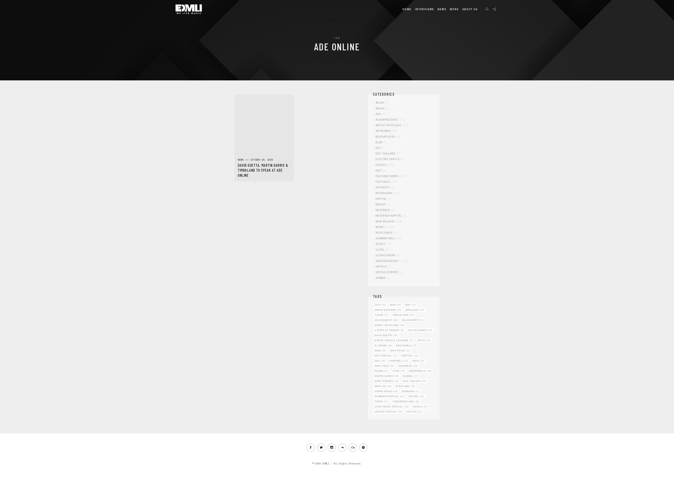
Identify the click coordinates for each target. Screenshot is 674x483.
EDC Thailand (385, 153)
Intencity (383, 187)
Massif (381, 204)
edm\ (381, 350)
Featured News (387, 176)
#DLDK (380, 102)
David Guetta (386, 335)
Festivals (383, 181)
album (382, 315)
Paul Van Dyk (414, 381)
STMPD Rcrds (386, 391)
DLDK (379, 142)
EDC (378, 148)
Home (406, 9)
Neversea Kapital (389, 215)
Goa (380, 360)
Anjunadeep (413, 320)
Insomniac (408, 366)
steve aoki (405, 386)
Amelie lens (403, 315)
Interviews (424, 9)
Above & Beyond (388, 310)
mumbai (411, 376)
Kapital (381, 198)
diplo (424, 340)
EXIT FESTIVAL (386, 355)
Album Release (387, 119)
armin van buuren (390, 325)
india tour (384, 366)
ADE (378, 114)
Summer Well (385, 238)
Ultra (380, 249)
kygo (399, 371)
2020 (395, 304)
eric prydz (401, 350)
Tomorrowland (405, 401)
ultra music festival (392, 406)
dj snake (383, 345)
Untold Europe (387, 272)
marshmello (420, 371)
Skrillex (383, 386)
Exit (379, 170)
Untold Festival (388, 411)
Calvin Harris (420, 330)
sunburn (411, 391)
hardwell (398, 360)
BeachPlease (385, 136)
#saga (380, 108)
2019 (380, 304)
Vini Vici (414, 411)
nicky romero (387, 381)
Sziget (380, 244)
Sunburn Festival (389, 396)
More (454, 9)
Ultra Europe (386, 255)
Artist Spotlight (389, 125)
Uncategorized (387, 261)
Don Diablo (406, 345)
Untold (381, 266)
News (442, 9)
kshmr (382, 371)
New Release (385, 221)
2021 (410, 304)
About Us (470, 9)
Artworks (383, 131)
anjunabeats (386, 320)
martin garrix (387, 376)
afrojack (414, 310)
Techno (416, 396)
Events (381, 165)
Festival (409, 355)
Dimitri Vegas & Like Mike (394, 340)
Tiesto (382, 401)
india (418, 360)
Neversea (383, 210)
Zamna (380, 278)
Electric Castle (388, 159)
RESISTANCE (384, 232)
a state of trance (389, 330)
